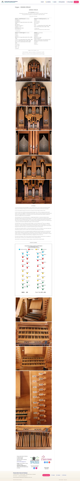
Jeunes (54, 1)
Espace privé (65, 479)
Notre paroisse (61, 1)
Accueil (42, 1)
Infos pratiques (69, 1)
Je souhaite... (48, 1)
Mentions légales (61, 479)
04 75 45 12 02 (15, 475)
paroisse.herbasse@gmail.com (22, 475)
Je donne (76, 1)
